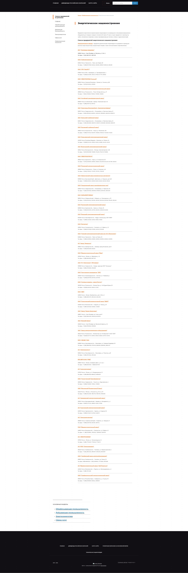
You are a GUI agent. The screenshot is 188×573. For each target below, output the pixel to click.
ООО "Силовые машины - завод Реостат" (90, 282)
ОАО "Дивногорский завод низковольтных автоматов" (94, 175)
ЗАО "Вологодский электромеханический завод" (92, 146)
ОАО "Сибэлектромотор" (85, 59)
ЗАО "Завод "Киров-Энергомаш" (87, 311)
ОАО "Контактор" (83, 224)
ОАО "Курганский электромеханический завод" (92, 204)
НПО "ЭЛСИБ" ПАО (83, 340)
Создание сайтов (122, 562)
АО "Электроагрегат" (84, 349)
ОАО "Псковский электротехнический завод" (91, 166)
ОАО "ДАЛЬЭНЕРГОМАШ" (85, 195)
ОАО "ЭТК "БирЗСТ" (84, 69)
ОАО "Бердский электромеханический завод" (91, 214)
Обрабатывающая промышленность (90, 15)
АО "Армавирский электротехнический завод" (91, 398)
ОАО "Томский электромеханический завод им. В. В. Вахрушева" (97, 233)
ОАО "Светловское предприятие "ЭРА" (89, 272)
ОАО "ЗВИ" (81, 291)
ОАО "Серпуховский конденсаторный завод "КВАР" (93, 301)
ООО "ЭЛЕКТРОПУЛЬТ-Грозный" (87, 79)
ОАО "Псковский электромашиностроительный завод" (94, 88)
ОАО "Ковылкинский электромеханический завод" (93, 137)
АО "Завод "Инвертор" (84, 243)
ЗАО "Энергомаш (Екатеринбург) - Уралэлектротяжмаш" (94, 108)
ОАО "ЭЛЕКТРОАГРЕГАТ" (85, 156)
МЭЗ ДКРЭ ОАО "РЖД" (84, 359)
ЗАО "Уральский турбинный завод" (88, 117)
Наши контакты (103, 565)
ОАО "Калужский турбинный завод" (88, 127)
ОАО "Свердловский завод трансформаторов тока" (93, 185)
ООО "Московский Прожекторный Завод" (90, 388)
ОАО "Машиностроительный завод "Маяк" (90, 253)
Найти (135, 3)
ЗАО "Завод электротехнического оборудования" (92, 330)
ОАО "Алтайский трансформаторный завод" (91, 98)
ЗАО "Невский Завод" (84, 320)
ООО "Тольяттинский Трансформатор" (89, 378)
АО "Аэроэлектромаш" (84, 369)
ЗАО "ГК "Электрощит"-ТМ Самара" (88, 262)
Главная (79, 15)
